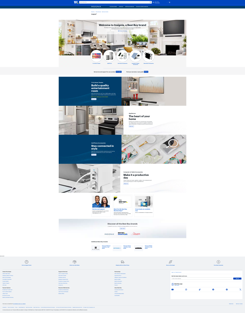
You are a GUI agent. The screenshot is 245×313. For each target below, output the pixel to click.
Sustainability (117, 295)
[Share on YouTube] (173, 290)
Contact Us (61, 285)
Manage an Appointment (63, 279)
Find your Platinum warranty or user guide (106, 247)
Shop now (94, 99)
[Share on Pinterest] (227, 290)
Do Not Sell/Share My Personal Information (48, 307)
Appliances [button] (121, 6)
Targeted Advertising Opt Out (77, 307)
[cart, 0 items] (169, 2)
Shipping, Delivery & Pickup (8, 275)
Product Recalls (5, 281)
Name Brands (98, 11)
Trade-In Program (6, 283)
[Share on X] (240, 290)
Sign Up (237, 278)
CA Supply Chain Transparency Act (89, 307)
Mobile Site (231, 303)
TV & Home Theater (96, 63)
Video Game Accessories (148, 63)
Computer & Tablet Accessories (135, 64)
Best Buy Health (118, 279)
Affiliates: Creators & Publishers (120, 277)
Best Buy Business (118, 283)
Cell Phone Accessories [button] (129, 6)
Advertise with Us (118, 275)
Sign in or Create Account (176, 272)
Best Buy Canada (239, 303)
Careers (116, 291)
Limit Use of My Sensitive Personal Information (63, 307)
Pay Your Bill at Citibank (7, 291)
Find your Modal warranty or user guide (148, 247)
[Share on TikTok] (200, 290)
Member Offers (61, 293)
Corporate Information (119, 289)
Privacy (16, 307)
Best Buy (93, 11)
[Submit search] (150, 2)
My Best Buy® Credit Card (7, 289)
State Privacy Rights (29, 307)
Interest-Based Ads (22, 307)
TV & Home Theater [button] (113, 6)
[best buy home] (76, 2)
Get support (118, 71)
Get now (146, 71)
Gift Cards (4, 285)
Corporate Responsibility (119, 293)
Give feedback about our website (19, 303)
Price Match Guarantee (7, 279)
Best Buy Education (118, 281)
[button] (156, 2)
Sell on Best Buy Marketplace (120, 273)
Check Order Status (6, 273)
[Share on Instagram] (186, 290)
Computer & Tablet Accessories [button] (142, 6)
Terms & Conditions (11, 307)
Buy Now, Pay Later (6, 295)
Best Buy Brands (105, 11)
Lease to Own (5, 293)
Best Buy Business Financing (8, 297)
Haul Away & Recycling (63, 283)
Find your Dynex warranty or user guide (127, 247)
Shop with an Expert (62, 275)
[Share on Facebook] (213, 290)
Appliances (109, 63)
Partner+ (116, 285)
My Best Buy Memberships (64, 289)
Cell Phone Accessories (122, 63)
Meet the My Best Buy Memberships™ (120, 209)
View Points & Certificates (63, 291)
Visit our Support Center (63, 273)
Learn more (122, 228)
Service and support (98, 209)
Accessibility (5, 307)
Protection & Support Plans (64, 281)
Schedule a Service (62, 277)
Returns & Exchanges (7, 277)
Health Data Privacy (36, 307)
